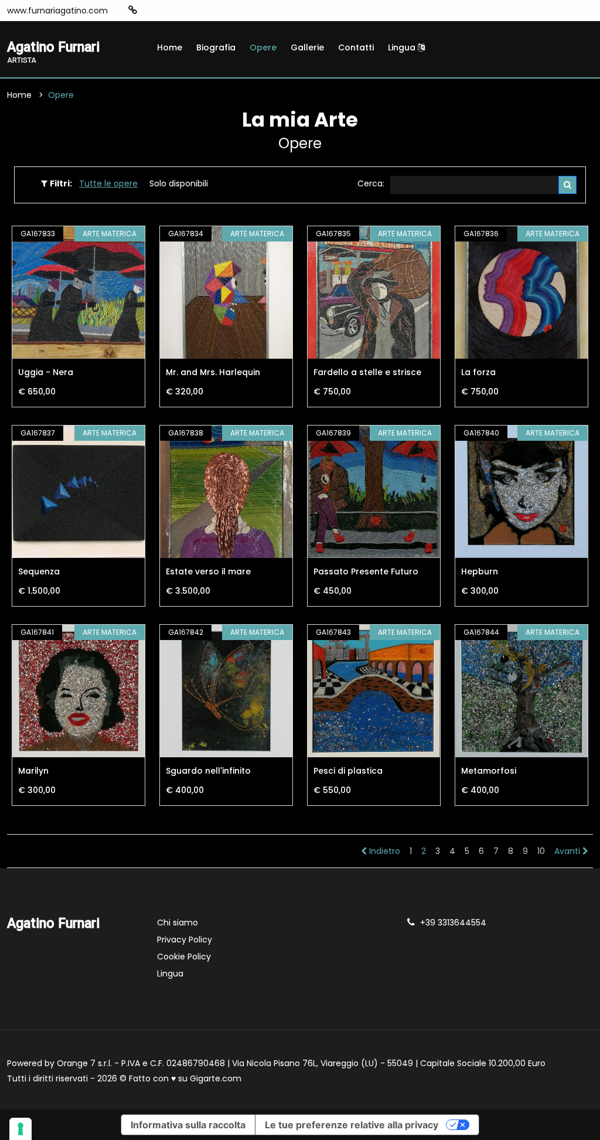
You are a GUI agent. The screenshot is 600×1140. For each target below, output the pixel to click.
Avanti (568, 851)
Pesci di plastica (348, 771)
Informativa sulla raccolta (188, 1125)
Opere (263, 47)
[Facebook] (168, 10)
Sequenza (39, 571)
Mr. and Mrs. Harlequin (213, 372)
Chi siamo (177, 922)
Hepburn (479, 571)
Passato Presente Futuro (365, 571)
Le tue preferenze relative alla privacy (351, 1125)
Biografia (216, 47)
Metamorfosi (488, 771)
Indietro (383, 851)
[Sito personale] (132, 10)
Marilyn (33, 771)
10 (541, 851)
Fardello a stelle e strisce (367, 372)
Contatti (356, 47)
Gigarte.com (215, 1078)
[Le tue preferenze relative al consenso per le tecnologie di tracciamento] (20, 1129)
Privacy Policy (184, 939)
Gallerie (307, 47)
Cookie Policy (184, 956)
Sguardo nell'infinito (208, 771)
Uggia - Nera (45, 372)
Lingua (403, 47)
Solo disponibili (178, 183)
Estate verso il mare (208, 571)
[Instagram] (151, 10)
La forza (478, 372)
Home (169, 47)
